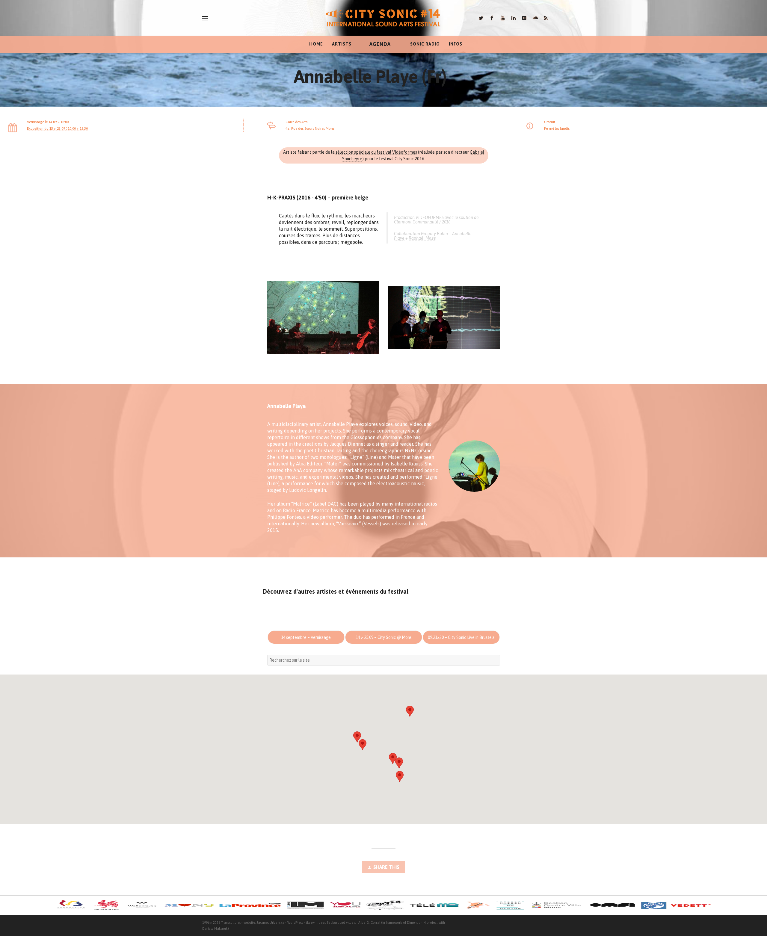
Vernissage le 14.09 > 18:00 (48, 122)
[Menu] (205, 18)
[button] (410, 711)
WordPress (295, 922)
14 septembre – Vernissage (306, 637)
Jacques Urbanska (270, 922)
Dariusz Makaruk (215, 928)
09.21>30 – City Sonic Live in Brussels (461, 637)
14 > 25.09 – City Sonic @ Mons (384, 637)
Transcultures (231, 922)
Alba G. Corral (369, 922)
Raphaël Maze (422, 238)
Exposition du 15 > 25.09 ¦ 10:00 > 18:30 (57, 128)
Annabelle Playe (340, 424)
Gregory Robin (434, 233)
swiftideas (318, 922)
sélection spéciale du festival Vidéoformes (376, 152)
